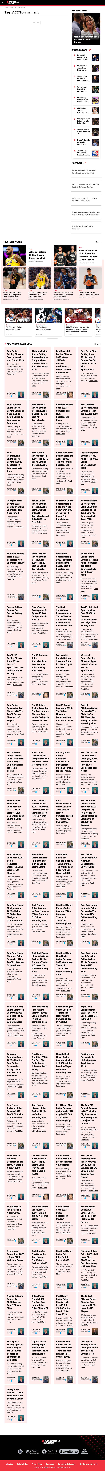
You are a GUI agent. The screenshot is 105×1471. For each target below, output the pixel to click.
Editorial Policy (22, 1464)
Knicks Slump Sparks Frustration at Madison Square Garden (83, 110)
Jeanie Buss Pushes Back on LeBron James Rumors (86, 39)
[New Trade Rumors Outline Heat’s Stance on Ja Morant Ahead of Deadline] (65, 278)
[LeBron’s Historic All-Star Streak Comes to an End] (14, 255)
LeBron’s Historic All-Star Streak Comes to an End (37, 254)
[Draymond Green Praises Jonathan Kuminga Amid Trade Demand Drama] (14, 278)
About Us (9, 1464)
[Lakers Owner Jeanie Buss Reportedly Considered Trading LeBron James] (95, 68)
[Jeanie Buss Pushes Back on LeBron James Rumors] (86, 29)
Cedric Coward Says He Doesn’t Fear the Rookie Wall (89, 293)
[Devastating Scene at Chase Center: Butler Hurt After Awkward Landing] (95, 100)
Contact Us (50, 1464)
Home (6, 7)
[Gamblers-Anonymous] (84, 1451)
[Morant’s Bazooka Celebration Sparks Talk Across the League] (95, 142)
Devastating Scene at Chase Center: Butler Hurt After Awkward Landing (82, 100)
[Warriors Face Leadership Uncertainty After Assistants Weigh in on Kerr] (95, 79)
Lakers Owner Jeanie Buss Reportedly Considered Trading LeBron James (82, 68)
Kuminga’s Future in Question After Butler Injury (83, 121)
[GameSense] (69, 1451)
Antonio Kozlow (83, 34)
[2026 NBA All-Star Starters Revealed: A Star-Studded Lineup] (95, 153)
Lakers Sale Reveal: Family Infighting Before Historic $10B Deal (83, 57)
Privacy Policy (37, 1464)
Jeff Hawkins (61, 393)
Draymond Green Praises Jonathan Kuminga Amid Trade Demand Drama (12, 294)
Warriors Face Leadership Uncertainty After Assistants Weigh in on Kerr (83, 78)
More (97, 242)
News (11, 7)
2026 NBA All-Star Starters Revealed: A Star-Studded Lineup (83, 153)
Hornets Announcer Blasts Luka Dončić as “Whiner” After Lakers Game (38, 294)
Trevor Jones (36, 393)
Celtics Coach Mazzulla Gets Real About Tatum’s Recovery (83, 89)
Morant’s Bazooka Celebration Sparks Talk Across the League (83, 142)
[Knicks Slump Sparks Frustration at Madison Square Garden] (95, 111)
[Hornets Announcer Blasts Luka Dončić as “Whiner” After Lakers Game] (40, 278)
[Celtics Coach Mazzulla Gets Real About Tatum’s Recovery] (95, 89)
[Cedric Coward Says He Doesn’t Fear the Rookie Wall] (90, 278)
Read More (11, 374)
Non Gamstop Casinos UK (89, 1464)
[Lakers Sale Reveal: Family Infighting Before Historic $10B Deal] (95, 57)
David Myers (11, 393)
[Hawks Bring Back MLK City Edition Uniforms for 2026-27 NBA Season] (65, 255)
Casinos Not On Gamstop (66, 1464)
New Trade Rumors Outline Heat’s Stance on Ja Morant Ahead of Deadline (63, 294)
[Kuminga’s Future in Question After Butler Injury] (95, 121)
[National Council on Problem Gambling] (49, 1451)
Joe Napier (10, 595)
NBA (76, 34)
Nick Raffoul (85, 1329)
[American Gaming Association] (33, 1451)
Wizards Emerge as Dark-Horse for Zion (83, 131)
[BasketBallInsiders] (13, 2)
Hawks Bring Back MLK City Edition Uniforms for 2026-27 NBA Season (88, 255)
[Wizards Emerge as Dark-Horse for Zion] (95, 132)
